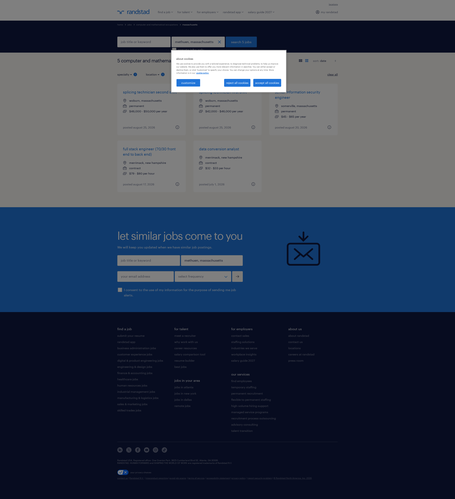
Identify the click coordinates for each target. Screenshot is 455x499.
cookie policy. (202, 73)
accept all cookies (267, 82)
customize (188, 82)
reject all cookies (237, 82)
